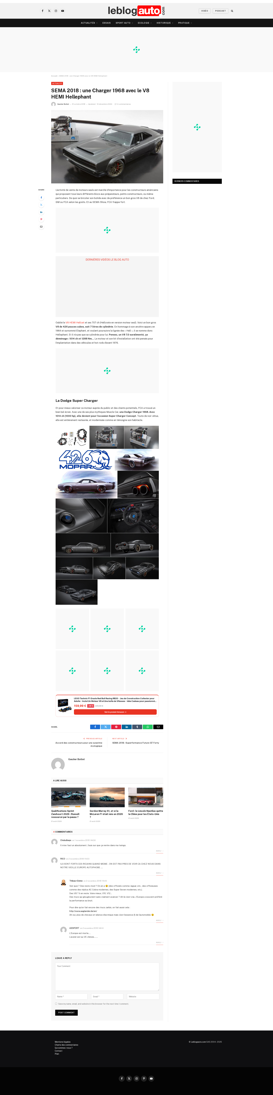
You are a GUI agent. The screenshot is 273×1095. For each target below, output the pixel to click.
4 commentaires (124, 104)
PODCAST (220, 11)
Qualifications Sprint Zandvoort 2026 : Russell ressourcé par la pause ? (65, 814)
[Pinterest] (41, 219)
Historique (164, 23)
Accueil (54, 76)
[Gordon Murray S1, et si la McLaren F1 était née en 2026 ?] (107, 797)
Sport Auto (123, 23)
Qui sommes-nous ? (64, 1048)
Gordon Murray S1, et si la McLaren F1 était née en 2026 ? (106, 814)
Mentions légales (63, 1042)
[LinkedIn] (41, 212)
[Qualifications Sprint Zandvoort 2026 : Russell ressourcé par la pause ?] (68, 797)
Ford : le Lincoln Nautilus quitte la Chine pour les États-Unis (145, 812)
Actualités (88, 23)
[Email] (41, 226)
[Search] (231, 11)
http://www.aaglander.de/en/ (83, 911)
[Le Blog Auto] (136, 11)
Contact (58, 1051)
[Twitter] (41, 205)
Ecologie (143, 23)
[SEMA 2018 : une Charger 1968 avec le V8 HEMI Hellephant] (107, 146)
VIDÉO (204, 11)
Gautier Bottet (63, 104)
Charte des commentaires (66, 1045)
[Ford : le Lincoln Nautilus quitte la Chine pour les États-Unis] (145, 797)
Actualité (57, 83)
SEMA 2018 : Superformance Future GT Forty (135, 743)
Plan (57, 1054)
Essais (107, 23)
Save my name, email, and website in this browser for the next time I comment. (93, 1004)
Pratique (184, 23)
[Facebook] (41, 197)
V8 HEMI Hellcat (75, 322)
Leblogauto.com (198, 1042)
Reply (159, 851)
